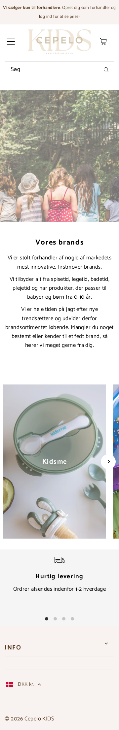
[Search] (106, 69)
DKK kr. (26, 684)
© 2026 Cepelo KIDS (29, 718)
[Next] (108, 461)
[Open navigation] (11, 41)
